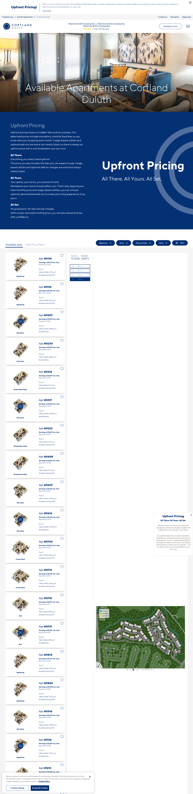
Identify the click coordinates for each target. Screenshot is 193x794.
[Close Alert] (190, 2)
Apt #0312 (35, 379)
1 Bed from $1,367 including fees (81, 24)
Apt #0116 (35, 294)
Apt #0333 (35, 436)
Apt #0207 (35, 323)
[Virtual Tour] (20, 321)
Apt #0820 (35, 690)
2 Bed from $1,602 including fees (111, 24)
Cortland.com (7, 17)
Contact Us (162, 17)
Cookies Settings (17, 788)
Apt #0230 (35, 351)
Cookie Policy (44, 781)
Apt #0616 (35, 521)
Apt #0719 (35, 634)
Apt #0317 (35, 407)
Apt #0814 (35, 662)
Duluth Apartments (25, 17)
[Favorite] (62, 255)
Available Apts (14, 244)
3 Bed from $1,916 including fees (96, 26)
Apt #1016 (35, 747)
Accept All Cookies (40, 788)
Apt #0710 (35, 577)
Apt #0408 (35, 464)
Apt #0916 (35, 719)
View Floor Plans (35, 244)
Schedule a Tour (171, 26)
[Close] (90, 777)
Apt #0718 (35, 605)
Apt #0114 (35, 266)
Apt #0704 (35, 549)
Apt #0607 (35, 492)
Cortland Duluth (43, 17)
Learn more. (46, 10)
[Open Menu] (188, 26)
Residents (175, 17)
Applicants (186, 17)
